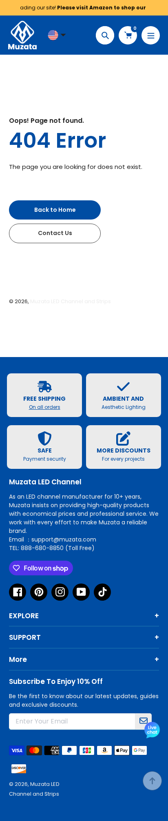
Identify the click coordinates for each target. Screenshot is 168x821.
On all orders (44, 407)
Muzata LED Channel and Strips (70, 301)
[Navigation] (150, 35)
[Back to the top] (152, 780)
